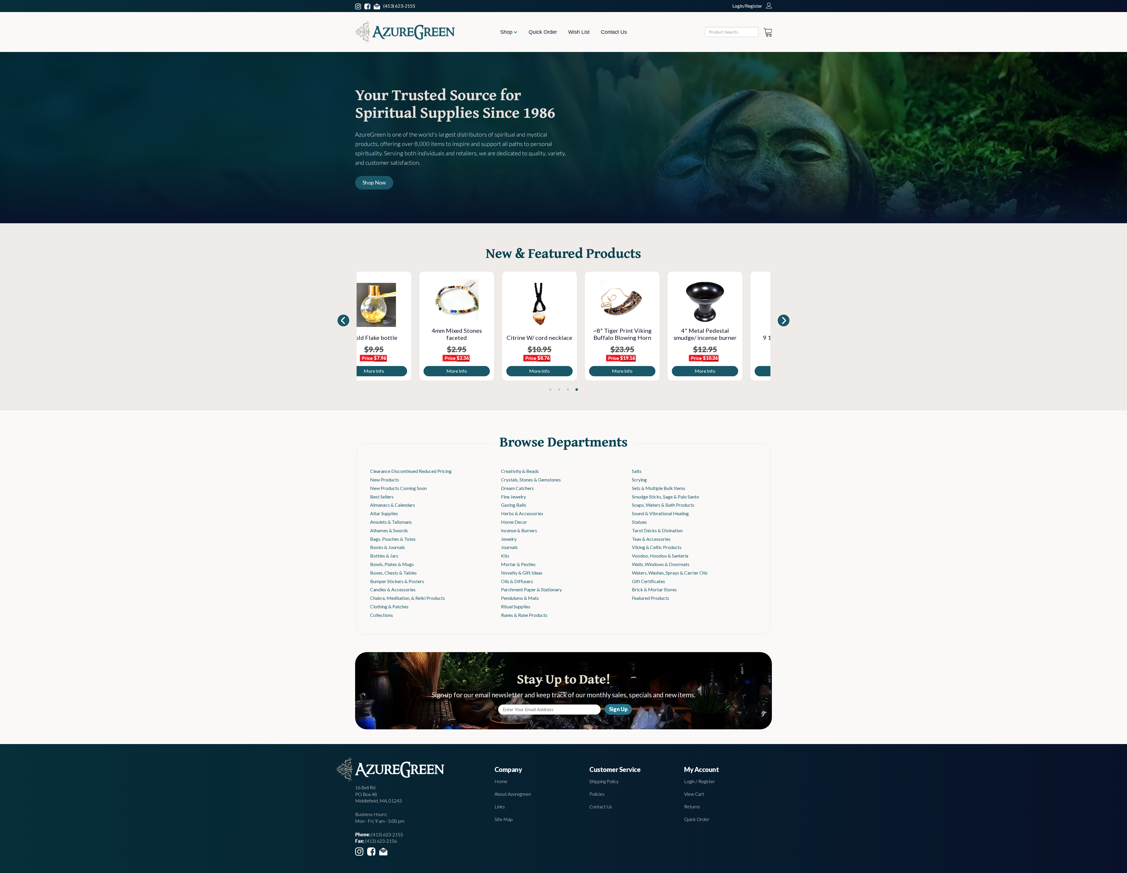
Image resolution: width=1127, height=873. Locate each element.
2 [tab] (559, 390)
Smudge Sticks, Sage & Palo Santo (665, 496)
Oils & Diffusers (517, 581)
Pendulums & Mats (520, 598)
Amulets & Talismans (391, 522)
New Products (384, 479)
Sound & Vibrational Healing (660, 513)
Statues (639, 522)
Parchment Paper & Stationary (531, 589)
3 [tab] (568, 390)
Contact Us (614, 32)
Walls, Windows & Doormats (660, 564)
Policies (597, 794)
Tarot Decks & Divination (657, 530)
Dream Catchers (517, 488)
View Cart (694, 794)
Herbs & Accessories (522, 513)
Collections (381, 615)
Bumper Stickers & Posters (397, 581)
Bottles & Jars (384, 555)
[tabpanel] (398, 326)
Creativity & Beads (520, 471)
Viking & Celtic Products (656, 547)
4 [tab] (577, 390)
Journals (509, 547)
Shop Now (374, 182)
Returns (692, 806)
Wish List (579, 32)
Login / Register (699, 781)
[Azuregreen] (405, 32)
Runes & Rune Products (524, 615)
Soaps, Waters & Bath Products (663, 505)
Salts (637, 471)
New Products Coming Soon (398, 488)
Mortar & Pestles (518, 564)
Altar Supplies (384, 513)
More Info (398, 371)
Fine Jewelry (513, 496)
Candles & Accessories (393, 589)
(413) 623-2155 (399, 6)
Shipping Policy (604, 781)
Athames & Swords (389, 530)
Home (501, 781)
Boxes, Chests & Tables (393, 572)
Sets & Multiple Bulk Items (658, 488)
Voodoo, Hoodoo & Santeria (660, 555)
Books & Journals (387, 547)
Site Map (504, 819)
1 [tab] (550, 390)
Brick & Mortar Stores (654, 589)
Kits (505, 555)
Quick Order (543, 32)
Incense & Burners (519, 530)
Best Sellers (382, 496)
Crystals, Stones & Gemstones (531, 479)
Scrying (639, 479)
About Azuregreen (513, 794)
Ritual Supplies (515, 606)
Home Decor (514, 522)
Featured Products (650, 598)
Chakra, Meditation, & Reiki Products (407, 598)
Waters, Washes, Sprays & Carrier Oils (670, 572)
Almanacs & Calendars (392, 505)
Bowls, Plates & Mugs (392, 564)
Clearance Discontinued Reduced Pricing (411, 471)
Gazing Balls (513, 505)
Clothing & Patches (389, 606)
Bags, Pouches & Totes (393, 539)
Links (500, 806)
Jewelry (509, 539)
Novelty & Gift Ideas (521, 572)
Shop (507, 32)
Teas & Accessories (651, 539)
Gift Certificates (648, 581)
